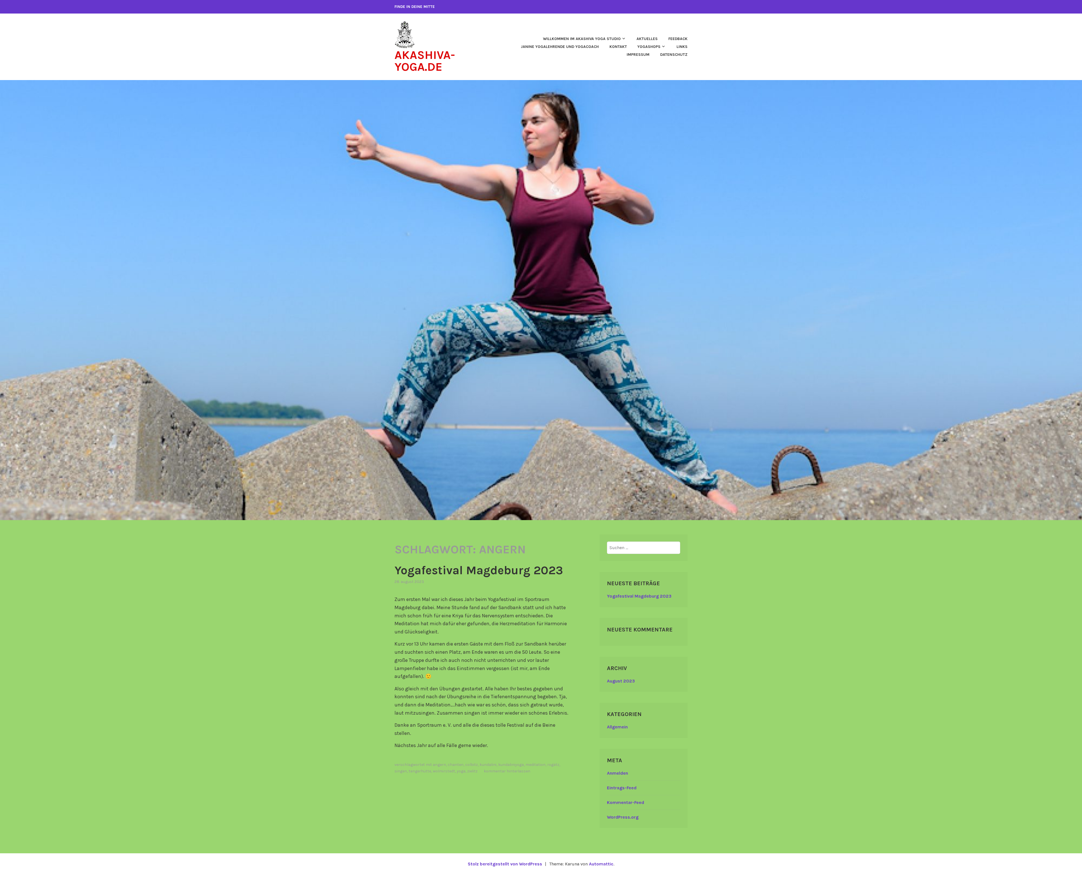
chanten (456, 764)
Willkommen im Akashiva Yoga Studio (582, 38)
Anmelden (617, 773)
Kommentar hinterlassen (507, 771)
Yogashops (648, 46)
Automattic (601, 864)
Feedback (678, 38)
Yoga (461, 771)
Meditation (536, 764)
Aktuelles (647, 38)
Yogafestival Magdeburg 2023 (478, 570)
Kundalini (488, 764)
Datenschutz (674, 54)
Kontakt (618, 46)
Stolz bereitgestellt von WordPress (505, 864)
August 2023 (621, 681)
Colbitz (471, 764)
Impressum (638, 54)
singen (400, 771)
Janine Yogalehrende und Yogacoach (560, 46)
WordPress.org (622, 817)
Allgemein (617, 727)
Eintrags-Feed (622, 787)
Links (682, 46)
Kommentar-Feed (625, 802)
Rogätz (553, 764)
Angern (439, 764)
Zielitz (472, 771)
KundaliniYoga (511, 764)
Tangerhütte (420, 771)
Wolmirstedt (444, 771)
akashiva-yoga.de (424, 61)
